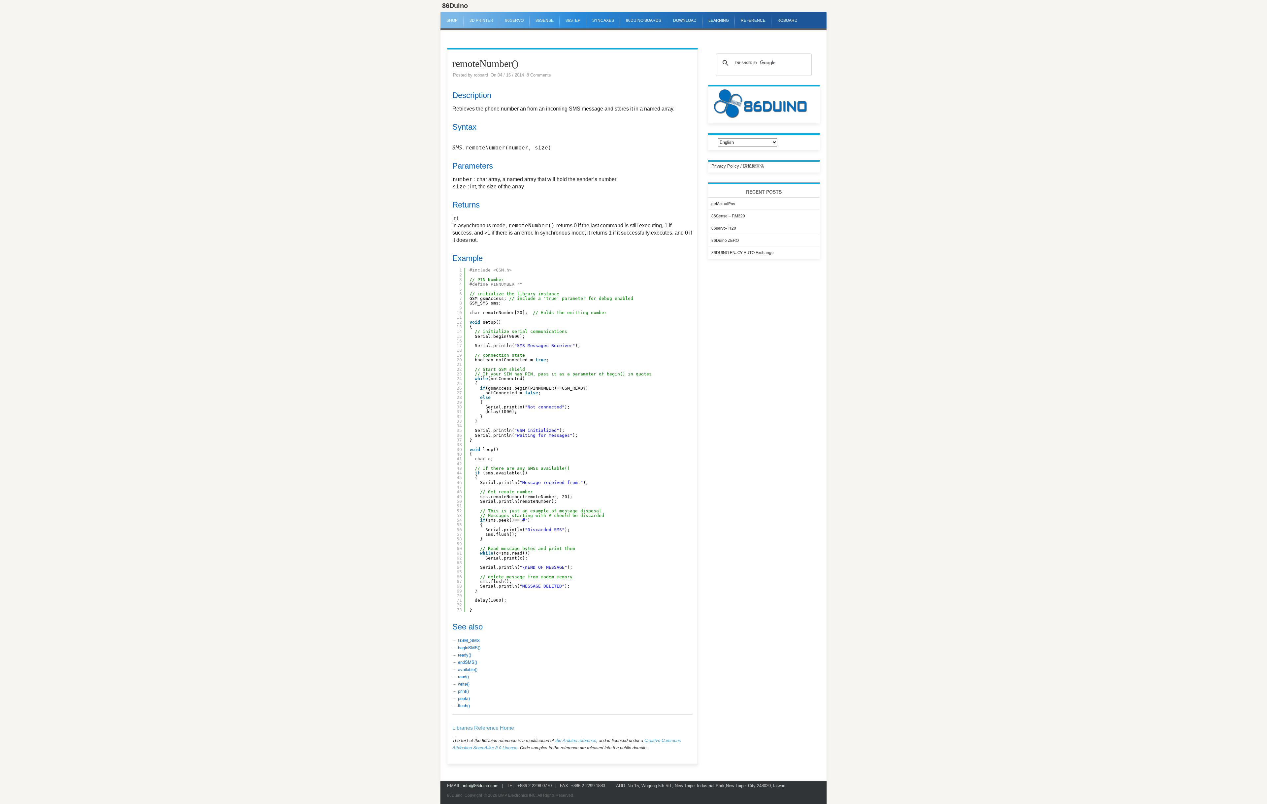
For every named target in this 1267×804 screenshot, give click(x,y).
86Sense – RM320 (728, 215)
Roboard (787, 20)
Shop (452, 20)
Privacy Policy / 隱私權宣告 (737, 166)
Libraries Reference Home (483, 728)
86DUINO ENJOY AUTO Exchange (742, 252)
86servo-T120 (723, 228)
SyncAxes (603, 20)
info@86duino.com (481, 785)
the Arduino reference (575, 740)
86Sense (545, 20)
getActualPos (723, 203)
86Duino (455, 5)
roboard (481, 75)
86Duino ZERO (725, 240)
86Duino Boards (643, 20)
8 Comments (539, 75)
